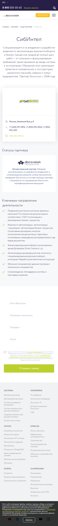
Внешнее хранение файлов (14, 459)
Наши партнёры (26, 27)
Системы (8, 391)
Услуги (7, 426)
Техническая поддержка (13, 442)
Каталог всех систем (12, 421)
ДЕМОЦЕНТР (43, 15)
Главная (5, 27)
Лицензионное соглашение (15, 481)
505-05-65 (12, 7)
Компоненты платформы (40, 399)
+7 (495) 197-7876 (17, 127)
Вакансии (34, 488)
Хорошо (29, 520)
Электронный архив (12, 395)
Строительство (36, 441)
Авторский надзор (11, 435)
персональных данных (35, 352)
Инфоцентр (35, 481)
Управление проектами (13, 431)
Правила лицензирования (14, 477)
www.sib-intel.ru (16, 136)
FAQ (32, 412)
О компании (37, 469)
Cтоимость (8, 473)
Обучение (8, 463)
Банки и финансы (37, 431)
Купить (7, 469)
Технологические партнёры (41, 485)
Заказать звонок (31, 8)
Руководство (35, 473)
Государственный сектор (40, 450)
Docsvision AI (35, 403)
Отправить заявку (29, 368)
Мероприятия (36, 477)
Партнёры (14, 27)
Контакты (34, 496)
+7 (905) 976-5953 (34, 127)
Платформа (36, 391)
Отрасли (34, 426)
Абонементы (9, 446)
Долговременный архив (13, 399)
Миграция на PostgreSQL (14, 450)
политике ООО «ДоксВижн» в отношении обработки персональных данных (30, 356)
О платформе (35, 395)
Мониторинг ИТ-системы (14, 438)
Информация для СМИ (39, 492)
